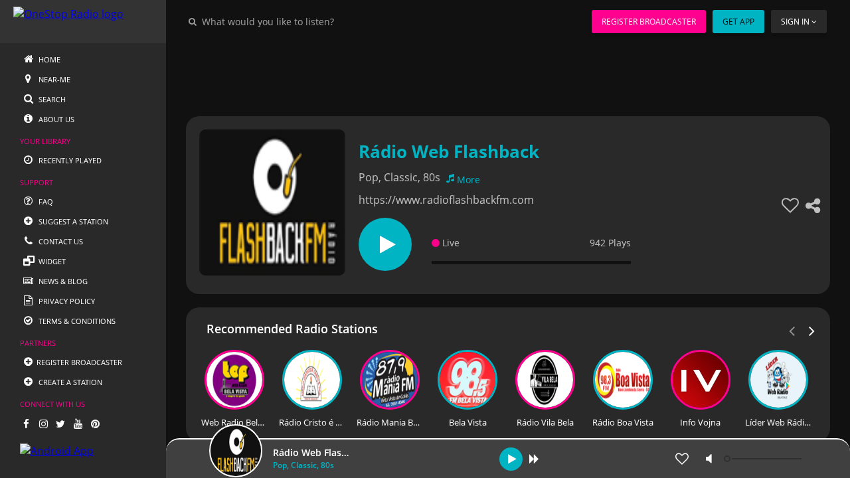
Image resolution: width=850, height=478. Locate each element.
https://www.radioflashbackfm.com (446, 200)
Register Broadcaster (649, 21)
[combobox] (308, 21)
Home (48, 59)
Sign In (795, 21)
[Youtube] (77, 424)
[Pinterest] (95, 424)
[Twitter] (60, 424)
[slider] (764, 459)
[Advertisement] (508, 73)
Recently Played (69, 160)
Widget (51, 261)
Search (51, 99)
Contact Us (60, 241)
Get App (738, 21)
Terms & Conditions (76, 321)
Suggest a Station (72, 221)
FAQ (45, 201)
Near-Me (53, 79)
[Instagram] (43, 424)
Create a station (69, 382)
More (468, 179)
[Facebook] (26, 424)
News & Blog (62, 281)
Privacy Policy (66, 301)
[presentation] (812, 330)
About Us (55, 119)
